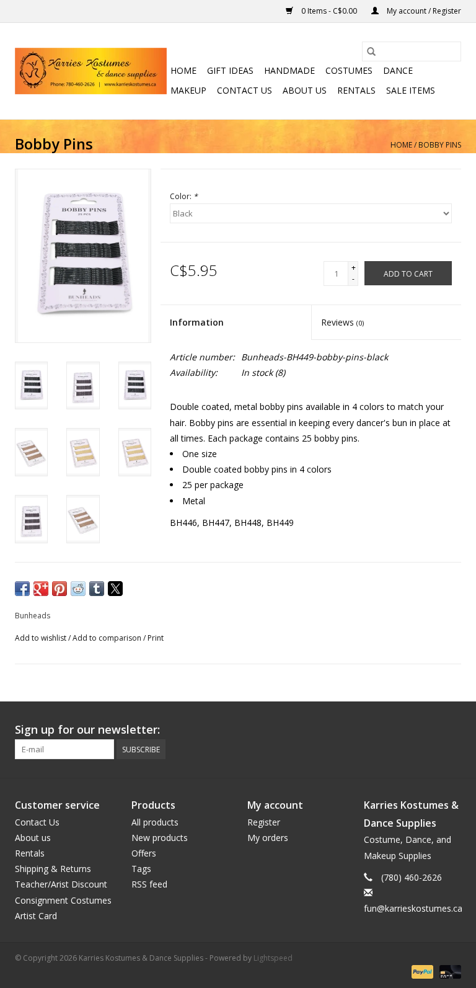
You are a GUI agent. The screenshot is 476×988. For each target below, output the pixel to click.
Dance (398, 70)
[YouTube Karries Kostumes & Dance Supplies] (429, 730)
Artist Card (36, 916)
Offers (143, 853)
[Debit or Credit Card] (448, 971)
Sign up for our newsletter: (87, 729)
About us (305, 90)
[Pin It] (59, 588)
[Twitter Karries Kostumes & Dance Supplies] (384, 730)
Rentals (356, 90)
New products (159, 837)
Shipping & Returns (53, 869)
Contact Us (244, 90)
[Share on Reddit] (78, 588)
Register (263, 822)
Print (156, 638)
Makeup (188, 90)
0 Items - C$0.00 (329, 11)
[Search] (371, 51)
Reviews (342, 322)
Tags (141, 869)
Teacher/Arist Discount (61, 884)
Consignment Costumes (63, 900)
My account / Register (423, 11)
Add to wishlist (41, 638)
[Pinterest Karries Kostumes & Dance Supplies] (406, 730)
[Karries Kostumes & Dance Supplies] (91, 71)
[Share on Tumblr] (96, 588)
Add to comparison (108, 638)
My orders (267, 837)
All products (154, 822)
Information (197, 322)
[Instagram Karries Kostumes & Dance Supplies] (451, 730)
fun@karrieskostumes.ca (413, 908)
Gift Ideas (230, 70)
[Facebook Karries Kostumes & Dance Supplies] (362, 730)
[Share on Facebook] (22, 588)
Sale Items (410, 90)
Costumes (348, 70)
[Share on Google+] (40, 588)
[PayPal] (421, 971)
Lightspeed (273, 958)
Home (183, 70)
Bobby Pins (439, 145)
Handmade (289, 70)
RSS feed (149, 884)
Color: (184, 196)
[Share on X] (115, 588)
